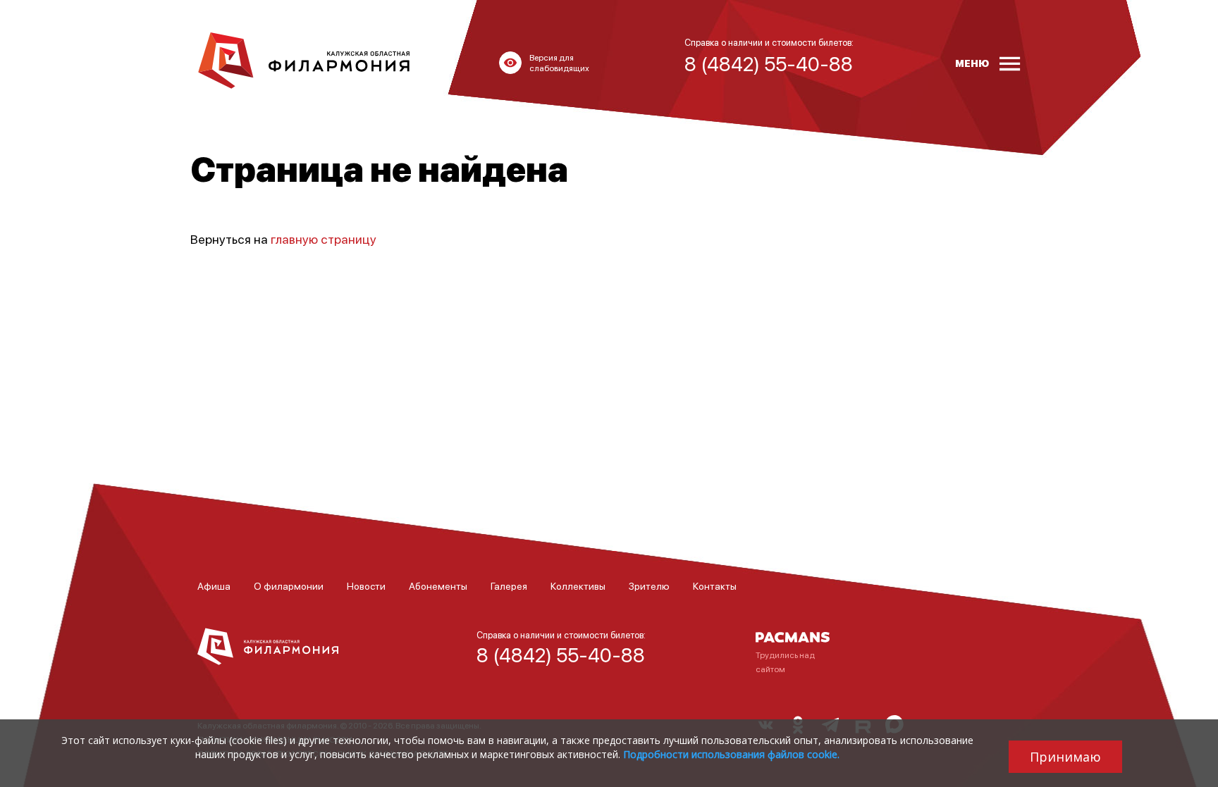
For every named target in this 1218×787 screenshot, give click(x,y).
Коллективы (577, 585)
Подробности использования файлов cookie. (731, 754)
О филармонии (289, 585)
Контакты (715, 585)
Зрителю (649, 585)
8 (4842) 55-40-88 (560, 654)
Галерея (509, 585)
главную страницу (323, 238)
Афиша (213, 585)
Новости (366, 585)
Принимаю (1065, 756)
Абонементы (438, 585)
